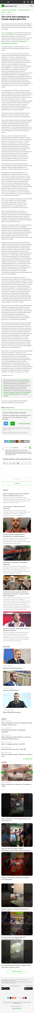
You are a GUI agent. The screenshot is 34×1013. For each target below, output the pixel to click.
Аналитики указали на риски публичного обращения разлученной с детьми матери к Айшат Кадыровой (16, 594)
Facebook (5, 392)
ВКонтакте (18, 392)
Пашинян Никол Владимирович (13, 668)
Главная (3, 12)
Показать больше (17, 971)
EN (5, 1)
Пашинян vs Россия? (24, 9)
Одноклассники (26, 392)
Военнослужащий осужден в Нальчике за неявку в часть (16, 755)
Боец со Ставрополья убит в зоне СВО (13, 744)
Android (21, 380)
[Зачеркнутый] (13, 463)
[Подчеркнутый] (10, 463)
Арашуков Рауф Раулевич (11, 690)
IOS (25, 380)
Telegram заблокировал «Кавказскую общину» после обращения (15, 878)
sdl (13, 447)
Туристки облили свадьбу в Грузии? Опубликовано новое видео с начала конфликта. (16, 849)
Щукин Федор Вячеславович (12, 712)
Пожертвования (29, 985)
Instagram (11, 392)
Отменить (17, 483)
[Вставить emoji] (17, 463)
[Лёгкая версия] (8, 2)
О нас (2, 985)
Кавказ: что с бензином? (9, 9)
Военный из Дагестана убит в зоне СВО (13, 749)
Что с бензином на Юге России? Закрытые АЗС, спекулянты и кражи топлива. (16, 966)
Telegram (6, 387)
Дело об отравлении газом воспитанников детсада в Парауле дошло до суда (16, 494)
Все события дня (28, 758)
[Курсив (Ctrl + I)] (7, 463)
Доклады (9, 12)
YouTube (6, 395)
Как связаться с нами (14, 985)
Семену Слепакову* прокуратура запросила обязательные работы (16, 629)
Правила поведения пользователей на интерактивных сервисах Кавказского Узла (17, 1003)
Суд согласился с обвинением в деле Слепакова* (14, 507)
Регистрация (17, 479)
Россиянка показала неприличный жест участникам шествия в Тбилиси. (13, 938)
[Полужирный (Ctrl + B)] (4, 463)
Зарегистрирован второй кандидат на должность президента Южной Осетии (16, 738)
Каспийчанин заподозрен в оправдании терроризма (15, 563)
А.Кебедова (10, 32)
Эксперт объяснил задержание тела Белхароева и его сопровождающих (14, 535)
